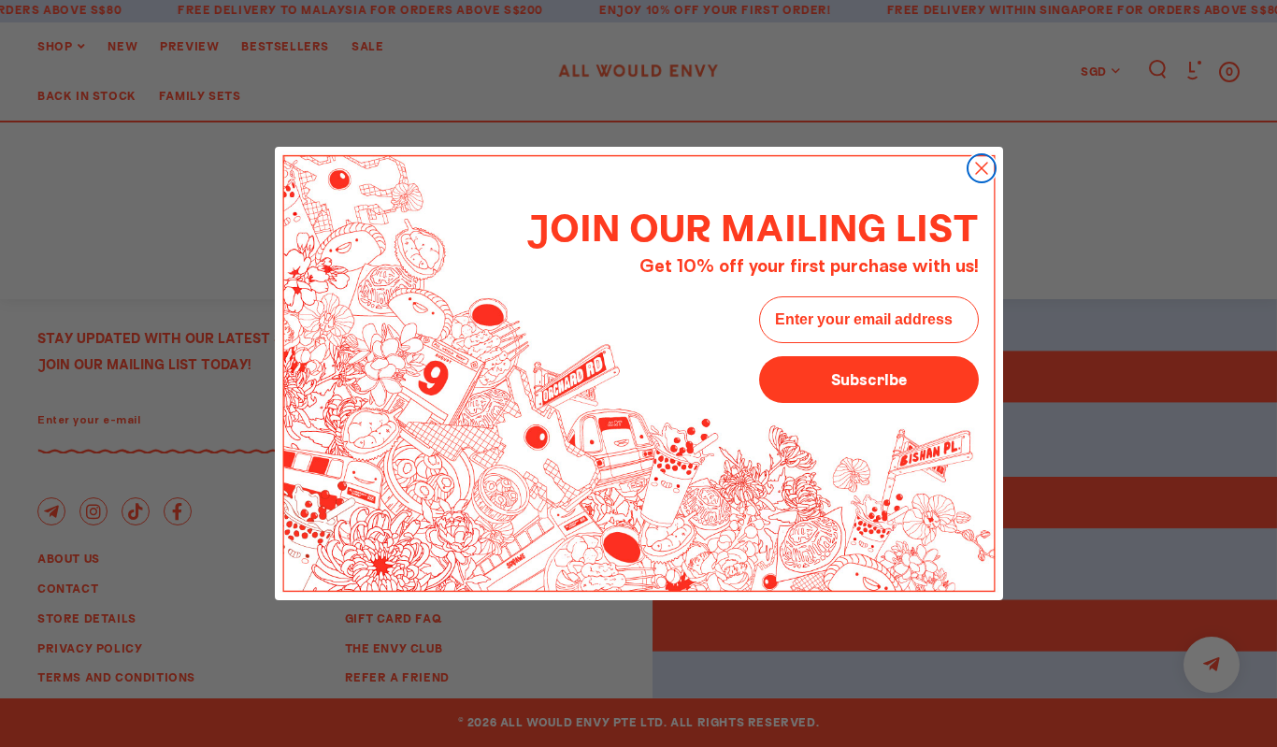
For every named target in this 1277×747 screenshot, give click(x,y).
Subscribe (869, 379)
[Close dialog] (982, 168)
